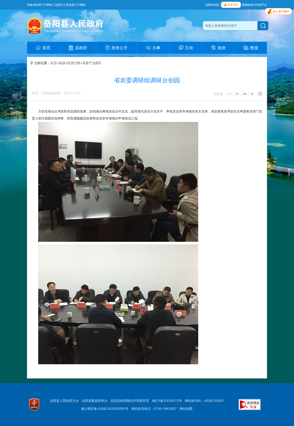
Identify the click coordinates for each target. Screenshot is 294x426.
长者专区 (232, 4)
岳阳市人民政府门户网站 (70, 4)
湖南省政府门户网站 (39, 4)
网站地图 (186, 409)
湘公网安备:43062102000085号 (104, 409)
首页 (53, 63)
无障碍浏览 (212, 4)
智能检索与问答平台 (254, 4)
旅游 (62, 63)
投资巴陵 (73, 63)
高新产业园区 (92, 63)
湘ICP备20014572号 (167, 401)
